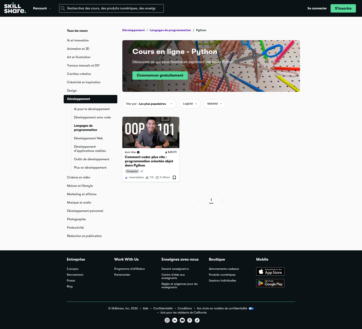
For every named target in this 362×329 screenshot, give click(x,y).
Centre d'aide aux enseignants (173, 276)
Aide (145, 308)
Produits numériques (222, 274)
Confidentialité (163, 308)
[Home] (15, 8)
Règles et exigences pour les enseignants (180, 285)
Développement (133, 30)
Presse (71, 280)
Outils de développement (91, 159)
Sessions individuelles (222, 280)
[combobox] (111, 8)
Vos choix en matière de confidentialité (222, 308)
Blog (69, 286)
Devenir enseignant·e (175, 268)
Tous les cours (77, 31)
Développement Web (88, 138)
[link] (150, 149)
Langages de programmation (85, 128)
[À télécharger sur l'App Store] (275, 272)
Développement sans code (92, 117)
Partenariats (122, 274)
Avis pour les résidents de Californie (183, 312)
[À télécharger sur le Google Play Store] (275, 283)
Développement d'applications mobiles (90, 149)
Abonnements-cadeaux (224, 268)
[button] (50, 8)
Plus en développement (90, 167)
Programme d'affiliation (129, 268)
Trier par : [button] (146, 103)
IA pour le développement (92, 109)
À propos (72, 268)
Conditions (185, 308)
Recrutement (75, 274)
